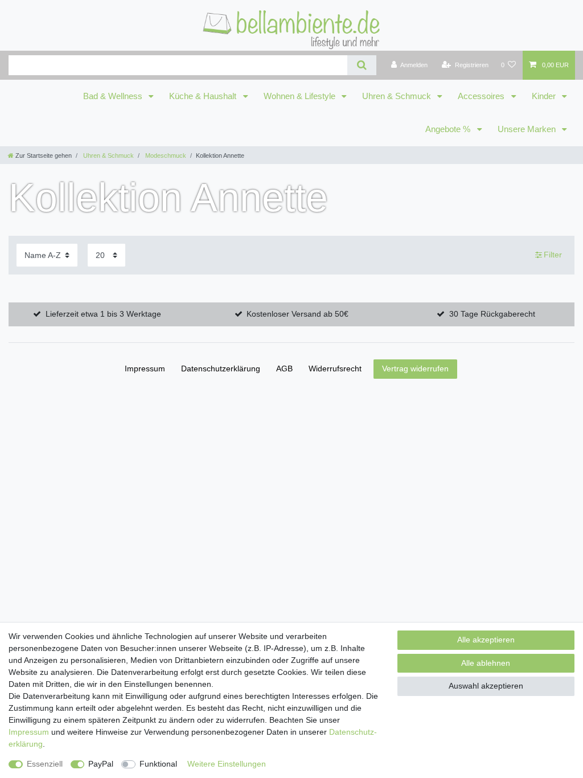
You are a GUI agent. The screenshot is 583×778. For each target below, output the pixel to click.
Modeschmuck (164, 155)
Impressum (145, 368)
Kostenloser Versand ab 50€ (297, 313)
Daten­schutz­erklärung (220, 368)
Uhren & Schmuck (397, 96)
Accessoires (482, 96)
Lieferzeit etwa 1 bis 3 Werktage (103, 313)
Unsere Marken (528, 129)
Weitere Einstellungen (226, 763)
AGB (284, 368)
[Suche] (361, 65)
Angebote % (449, 129)
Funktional (158, 763)
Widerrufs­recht (335, 368)
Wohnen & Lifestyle (301, 96)
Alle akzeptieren (486, 639)
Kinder (545, 96)
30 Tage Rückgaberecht (492, 313)
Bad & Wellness (114, 96)
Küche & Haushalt (204, 96)
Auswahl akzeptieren (486, 685)
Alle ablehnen (485, 663)
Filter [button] (553, 254)
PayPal (100, 763)
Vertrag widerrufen (415, 368)
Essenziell (45, 763)
